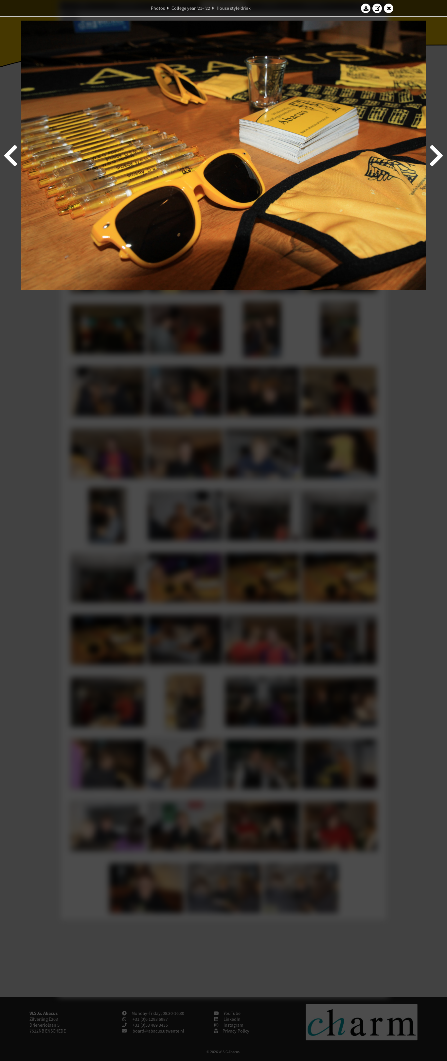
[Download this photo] (366, 8)
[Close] (389, 8)
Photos (158, 8)
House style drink (234, 8)
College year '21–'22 (190, 8)
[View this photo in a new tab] (377, 8)
